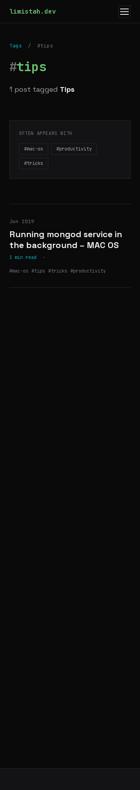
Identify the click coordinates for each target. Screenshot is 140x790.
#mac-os (33, 149)
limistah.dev (32, 11)
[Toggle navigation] (124, 11)
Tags (15, 45)
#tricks (33, 163)
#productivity (74, 149)
